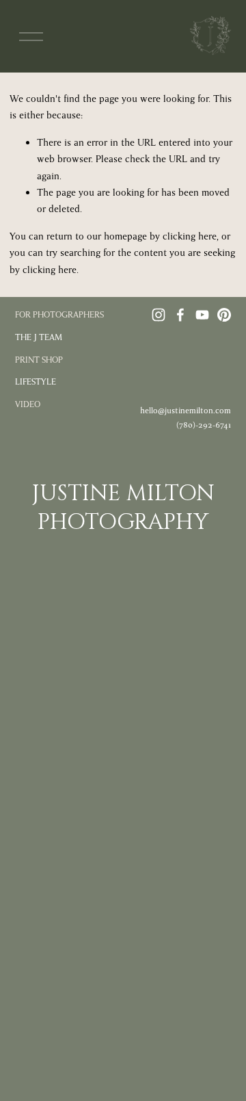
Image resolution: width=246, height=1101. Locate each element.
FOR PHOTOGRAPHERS (59, 314)
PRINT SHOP (39, 359)
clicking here (190, 236)
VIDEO (27, 404)
